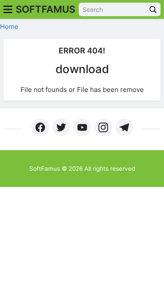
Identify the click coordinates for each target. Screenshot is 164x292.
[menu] (7, 9)
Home (9, 26)
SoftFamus (45, 9)
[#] (40, 127)
